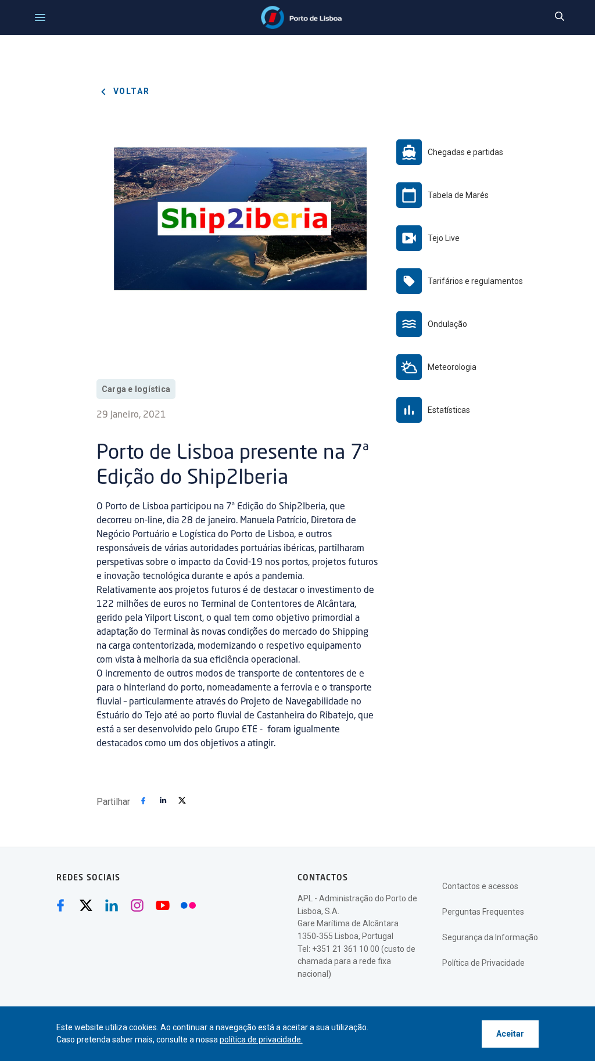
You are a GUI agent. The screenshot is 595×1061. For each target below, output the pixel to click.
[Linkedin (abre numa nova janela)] (111, 905)
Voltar (130, 91)
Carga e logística (136, 389)
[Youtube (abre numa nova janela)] (162, 905)
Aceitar (510, 1033)
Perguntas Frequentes (483, 911)
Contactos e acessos (480, 886)
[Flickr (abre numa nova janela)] (188, 905)
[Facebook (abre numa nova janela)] (60, 905)
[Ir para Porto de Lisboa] (301, 17)
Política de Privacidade (483, 963)
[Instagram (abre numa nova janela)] (137, 905)
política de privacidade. (261, 1039)
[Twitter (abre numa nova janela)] (86, 905)
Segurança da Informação (490, 937)
